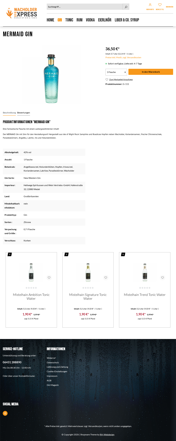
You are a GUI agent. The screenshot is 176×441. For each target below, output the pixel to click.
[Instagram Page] (5, 413)
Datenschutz (53, 362)
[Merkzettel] (160, 5)
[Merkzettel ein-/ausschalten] (49, 277)
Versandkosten (95, 426)
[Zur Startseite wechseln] (22, 13)
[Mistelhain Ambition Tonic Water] (31, 269)
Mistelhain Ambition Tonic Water (31, 297)
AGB (49, 380)
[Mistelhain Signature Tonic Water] (88, 269)
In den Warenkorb (151, 71)
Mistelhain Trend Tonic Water (145, 295)
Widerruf (51, 358)
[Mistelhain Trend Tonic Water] (144, 269)
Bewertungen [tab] (23, 112)
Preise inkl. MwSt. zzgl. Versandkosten (123, 57)
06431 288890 (12, 362)
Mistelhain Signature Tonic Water (88, 297)
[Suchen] (126, 7)
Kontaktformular (27, 376)
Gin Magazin (53, 385)
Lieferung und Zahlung (57, 366)
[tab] (9, 113)
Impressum (52, 376)
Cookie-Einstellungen (57, 371)
